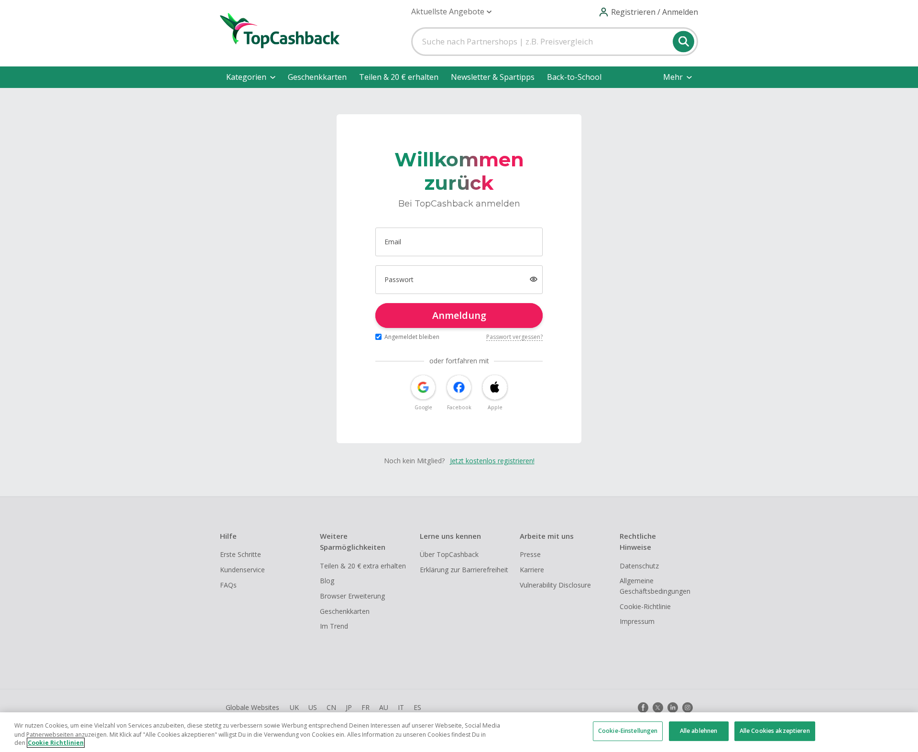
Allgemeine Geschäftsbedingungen (655, 586)
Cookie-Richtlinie (645, 606)
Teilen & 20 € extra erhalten (363, 565)
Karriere (532, 569)
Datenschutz (639, 565)
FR (365, 707)
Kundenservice (242, 569)
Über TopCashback (449, 554)
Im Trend (334, 626)
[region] (459, 732)
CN (331, 707)
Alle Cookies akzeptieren (775, 731)
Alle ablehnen (699, 731)
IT (401, 707)
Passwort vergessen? (514, 337)
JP (349, 707)
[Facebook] (643, 707)
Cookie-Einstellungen (627, 731)
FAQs (228, 584)
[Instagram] (687, 707)
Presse (530, 554)
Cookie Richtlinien (56, 743)
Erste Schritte (240, 554)
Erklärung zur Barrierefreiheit (464, 569)
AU (383, 707)
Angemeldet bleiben (411, 337)
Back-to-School (574, 77)
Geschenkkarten (317, 77)
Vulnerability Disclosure (555, 584)
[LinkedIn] (672, 707)
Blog (327, 580)
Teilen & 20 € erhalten (398, 77)
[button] (451, 12)
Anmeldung (459, 315)
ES (417, 707)
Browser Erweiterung (352, 595)
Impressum (637, 621)
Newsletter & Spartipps (493, 77)
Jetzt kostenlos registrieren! (492, 460)
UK (294, 707)
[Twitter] (658, 707)
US (312, 707)
